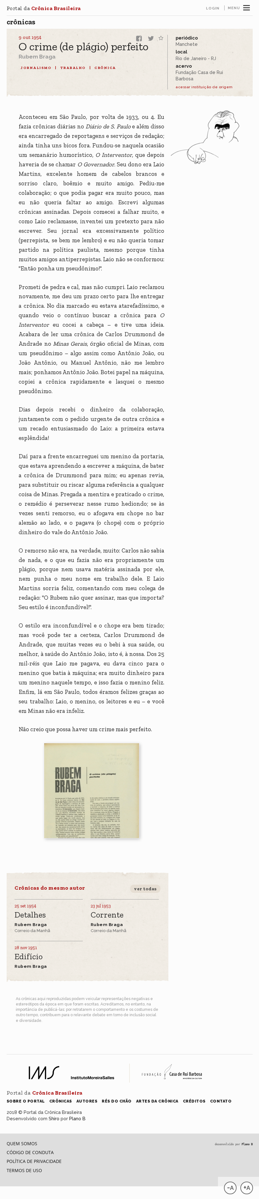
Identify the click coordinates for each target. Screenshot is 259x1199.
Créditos (194, 1101)
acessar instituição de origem (204, 87)
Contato (221, 1101)
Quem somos (22, 1143)
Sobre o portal (26, 1101)
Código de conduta (30, 1152)
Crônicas (21, 21)
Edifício (29, 956)
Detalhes (30, 915)
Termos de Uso (24, 1170)
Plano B (77, 1118)
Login (213, 8)
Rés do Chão (117, 1101)
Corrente (107, 915)
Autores (87, 1101)
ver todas (145, 889)
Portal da (44, 8)
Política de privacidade (34, 1161)
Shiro (54, 1118)
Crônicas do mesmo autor (50, 888)
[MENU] (246, 7)
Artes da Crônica (157, 1101)
